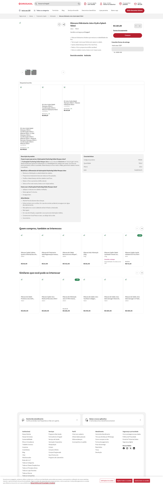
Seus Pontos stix (53, 455)
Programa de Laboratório (56, 457)
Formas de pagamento (102, 442)
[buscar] (79, 4)
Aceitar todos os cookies (142, 480)
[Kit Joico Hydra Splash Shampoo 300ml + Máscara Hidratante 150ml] (67, 93)
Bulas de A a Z (26, 460)
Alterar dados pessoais (78, 437)
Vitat (23, 455)
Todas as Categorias (28, 463)
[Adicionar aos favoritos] (59, 24)
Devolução (98, 452)
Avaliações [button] (87, 55)
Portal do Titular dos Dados (130, 439)
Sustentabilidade (27, 439)
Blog (23, 452)
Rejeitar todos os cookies (124, 480)
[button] (43, 45)
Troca (97, 450)
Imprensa (25, 447)
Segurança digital (128, 442)
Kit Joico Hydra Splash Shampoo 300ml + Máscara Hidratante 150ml (72, 102)
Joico (140, 167)
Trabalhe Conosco (27, 444)
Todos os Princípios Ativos (29, 468)
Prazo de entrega (100, 444)
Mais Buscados (26, 457)
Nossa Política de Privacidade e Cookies (43, 483)
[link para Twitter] (130, 448)
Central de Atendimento (102, 434)
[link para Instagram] (127, 448)
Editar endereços (77, 439)
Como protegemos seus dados (132, 434)
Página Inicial (22, 16)
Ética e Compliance (28, 442)
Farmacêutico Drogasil (55, 437)
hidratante (61, 161)
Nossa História (26, 434)
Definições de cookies (107, 480)
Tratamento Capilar (41, 16)
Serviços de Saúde (54, 439)
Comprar (128, 35)
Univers (51, 447)
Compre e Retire (53, 450)
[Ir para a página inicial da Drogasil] (26, 4)
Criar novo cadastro (78, 434)
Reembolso (98, 447)
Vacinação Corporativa (55, 442)
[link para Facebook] (124, 448)
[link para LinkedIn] (134, 448)
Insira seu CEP (117, 45)
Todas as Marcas (27, 473)
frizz (61, 165)
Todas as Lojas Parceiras (29, 470)
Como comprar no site (102, 439)
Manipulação (52, 444)
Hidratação (53, 16)
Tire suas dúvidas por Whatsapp (104, 437)
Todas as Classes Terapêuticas (31, 465)
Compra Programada (55, 452)
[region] (81, 481)
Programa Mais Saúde (55, 434)
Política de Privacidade (129, 437)
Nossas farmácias (27, 437)
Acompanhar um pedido (79, 442)
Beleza (31, 16)
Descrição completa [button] (76, 55)
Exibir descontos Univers (135, 10)
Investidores (26, 450)
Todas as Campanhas (28, 476)
